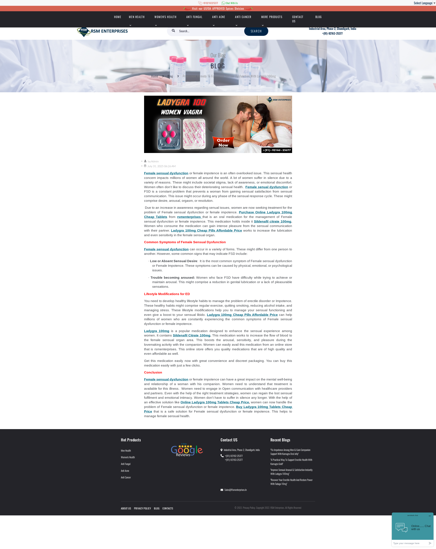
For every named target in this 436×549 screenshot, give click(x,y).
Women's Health (165, 17)
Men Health (137, 17)
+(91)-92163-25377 (332, 33)
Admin (155, 161)
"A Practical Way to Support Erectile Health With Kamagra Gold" (291, 461)
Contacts (167, 508)
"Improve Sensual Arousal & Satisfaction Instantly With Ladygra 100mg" (291, 471)
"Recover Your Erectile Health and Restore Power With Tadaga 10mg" (291, 482)
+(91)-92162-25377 (234, 456)
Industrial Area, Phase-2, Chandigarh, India (332, 29)
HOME (117, 17)
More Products (272, 17)
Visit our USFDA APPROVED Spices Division (218, 8)
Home (154, 76)
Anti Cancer (243, 17)
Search (256, 31)
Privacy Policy (142, 508)
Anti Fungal (194, 17)
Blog (318, 17)
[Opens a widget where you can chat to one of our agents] (413, 529)
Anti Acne (218, 17)
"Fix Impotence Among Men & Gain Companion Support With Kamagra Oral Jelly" (290, 452)
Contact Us (297, 19)
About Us (126, 508)
